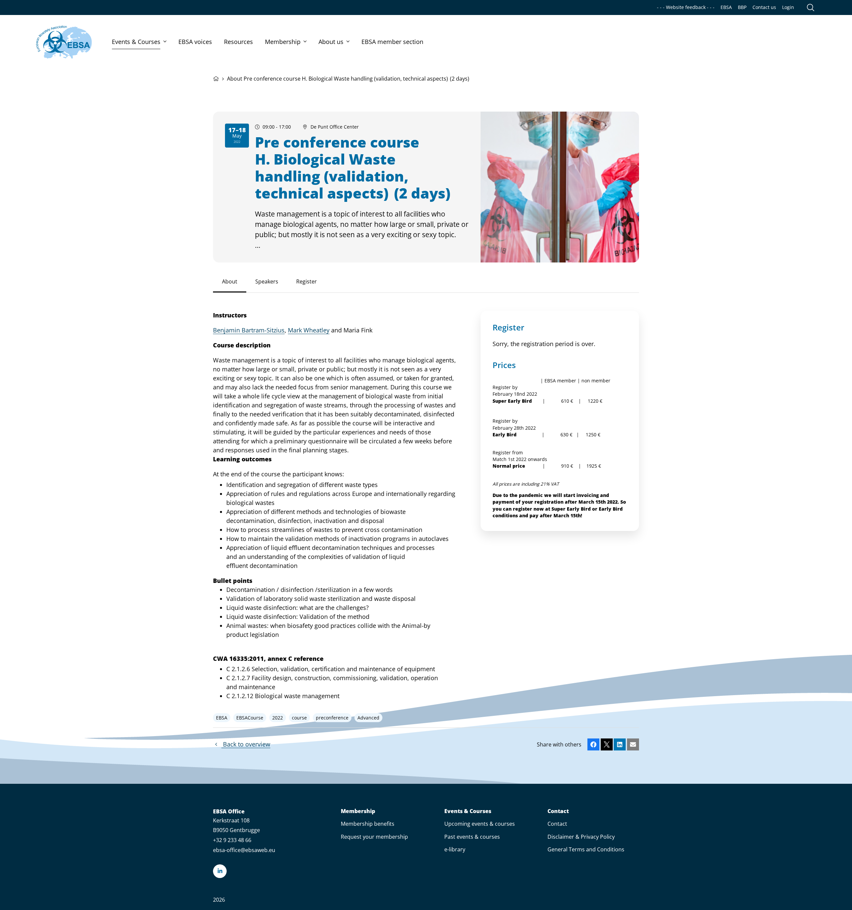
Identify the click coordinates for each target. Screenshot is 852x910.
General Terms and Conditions (585, 849)
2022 (277, 717)
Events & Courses (136, 42)
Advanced (368, 717)
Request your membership (374, 836)
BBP (742, 7)
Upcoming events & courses (479, 823)
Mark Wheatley (308, 330)
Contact (558, 811)
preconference (332, 717)
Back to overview (245, 744)
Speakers (266, 281)
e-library (454, 849)
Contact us (764, 7)
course (299, 717)
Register (306, 281)
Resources (238, 42)
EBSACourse (249, 717)
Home (216, 78)
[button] (593, 744)
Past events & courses (472, 836)
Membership (283, 42)
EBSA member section (392, 42)
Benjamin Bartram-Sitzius (249, 330)
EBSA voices (195, 42)
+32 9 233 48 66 (232, 840)
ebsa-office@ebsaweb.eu (244, 850)
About (229, 281)
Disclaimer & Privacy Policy (581, 836)
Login (788, 7)
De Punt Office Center (335, 127)
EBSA (726, 7)
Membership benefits (367, 823)
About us (331, 42)
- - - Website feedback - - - (686, 7)
